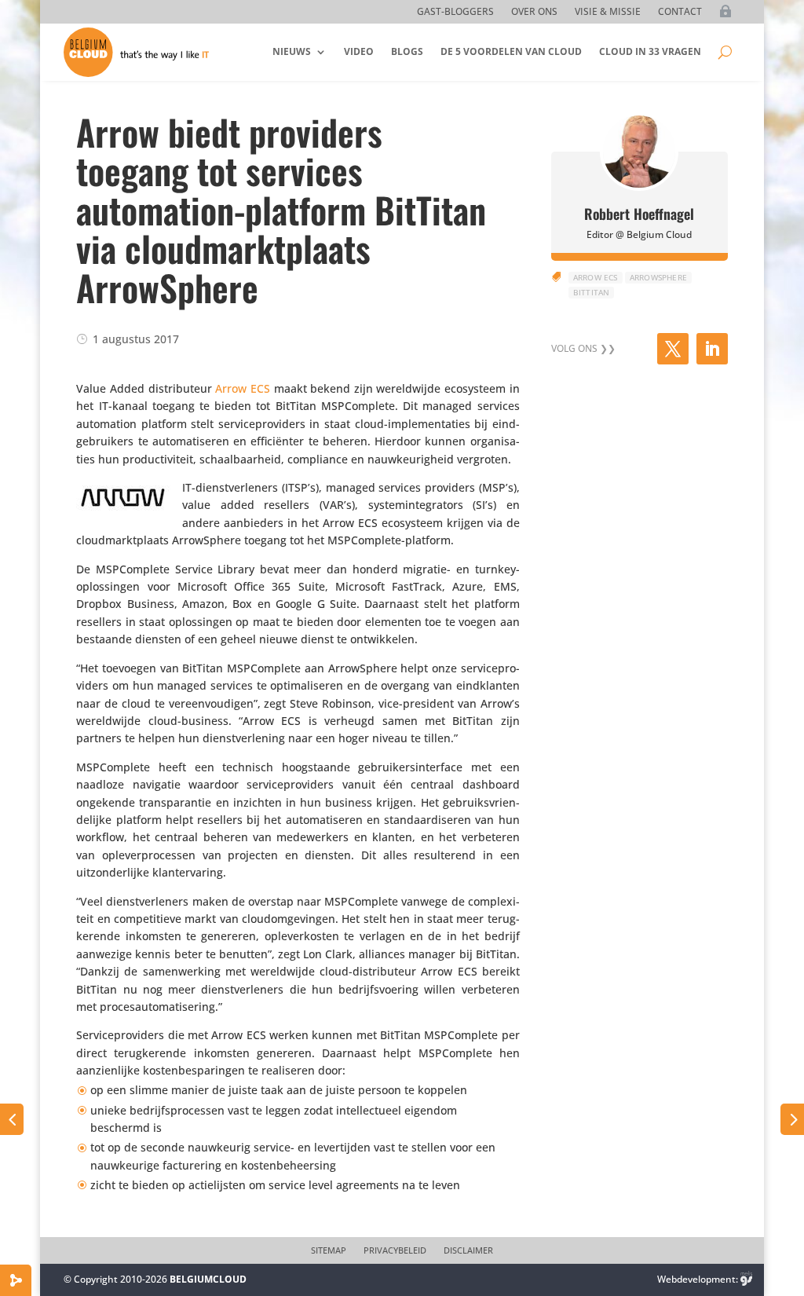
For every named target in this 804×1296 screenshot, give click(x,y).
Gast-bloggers (455, 12)
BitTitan (591, 292)
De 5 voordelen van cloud (511, 51)
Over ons (534, 12)
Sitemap (328, 1250)
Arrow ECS (242, 388)
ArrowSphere (658, 277)
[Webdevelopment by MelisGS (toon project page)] (746, 1279)
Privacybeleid (395, 1250)
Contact (680, 12)
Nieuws (291, 51)
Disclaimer (468, 1250)
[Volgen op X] (673, 348)
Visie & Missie (608, 12)
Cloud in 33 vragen (650, 51)
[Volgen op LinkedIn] (712, 348)
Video (359, 51)
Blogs (407, 51)
